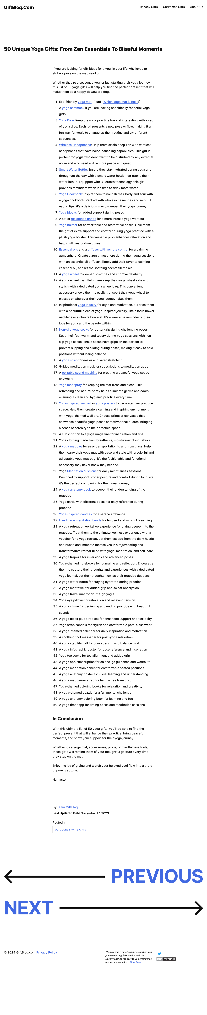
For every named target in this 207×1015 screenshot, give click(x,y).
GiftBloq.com (19, 7)
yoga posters (105, 403)
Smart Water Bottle (73, 169)
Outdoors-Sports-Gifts (70, 829)
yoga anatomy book (76, 489)
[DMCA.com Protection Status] (166, 960)
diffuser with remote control (108, 249)
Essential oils (68, 249)
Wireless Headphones (75, 145)
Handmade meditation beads (80, 520)
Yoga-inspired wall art (75, 403)
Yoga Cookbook (70, 194)
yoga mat (85, 102)
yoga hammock (73, 108)
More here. (135, 962)
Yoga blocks (68, 212)
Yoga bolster (68, 225)
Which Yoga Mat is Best (120, 102)
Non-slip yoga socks (74, 329)
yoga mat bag (72, 446)
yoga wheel (70, 274)
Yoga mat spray (70, 385)
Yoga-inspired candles (75, 514)
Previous (157, 876)
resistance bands (83, 219)
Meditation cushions (82, 471)
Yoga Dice (66, 120)
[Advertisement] (97, 990)
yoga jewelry (87, 305)
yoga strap (70, 360)
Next (28, 907)
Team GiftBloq (67, 807)
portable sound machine (79, 372)
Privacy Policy (46, 952)
